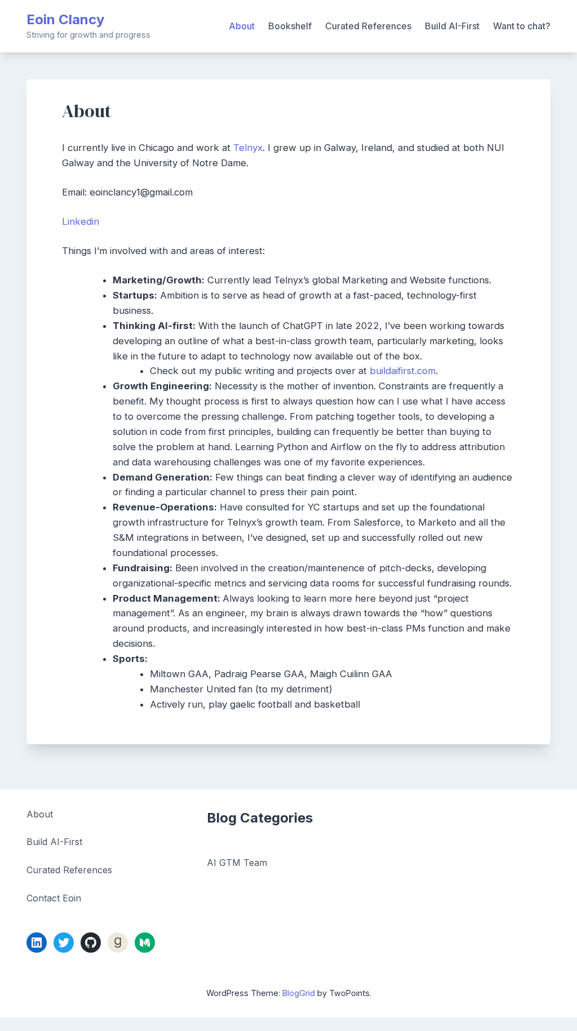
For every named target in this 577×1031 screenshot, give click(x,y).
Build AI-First (452, 26)
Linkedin (80, 221)
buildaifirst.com (403, 370)
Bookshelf (290, 26)
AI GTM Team (237, 862)
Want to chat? (522, 26)
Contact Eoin (53, 898)
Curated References (368, 26)
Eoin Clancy (65, 19)
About (242, 26)
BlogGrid (298, 993)
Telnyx (248, 147)
